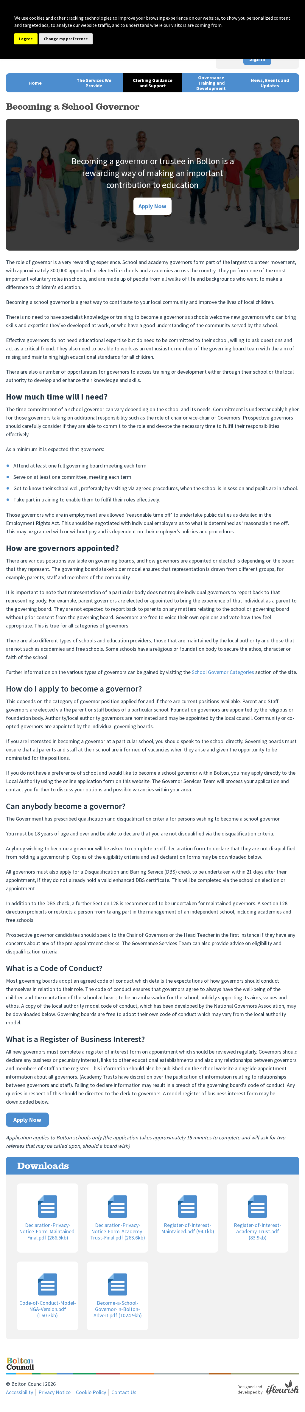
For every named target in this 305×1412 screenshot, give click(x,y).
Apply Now (152, 206)
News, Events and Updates (270, 82)
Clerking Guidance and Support (152, 82)
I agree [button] (26, 38)
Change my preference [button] (66, 38)
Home (35, 83)
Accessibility (19, 1392)
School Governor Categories (223, 672)
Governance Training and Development (211, 82)
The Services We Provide (94, 82)
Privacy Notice (54, 1392)
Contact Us (123, 1392)
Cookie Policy (91, 1392)
